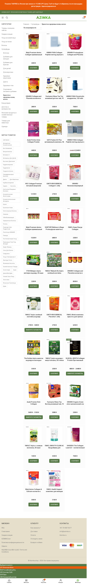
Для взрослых (8, 72)
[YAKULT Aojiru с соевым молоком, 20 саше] (33, 435)
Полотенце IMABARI (9, 232)
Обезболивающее (8, 217)
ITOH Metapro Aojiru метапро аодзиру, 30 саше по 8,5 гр (33, 273)
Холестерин (6, 270)
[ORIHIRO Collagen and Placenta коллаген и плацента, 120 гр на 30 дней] (33, 85)
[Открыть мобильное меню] (3, 17)
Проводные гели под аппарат (9, 243)
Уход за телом (7, 41)
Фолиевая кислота (9, 263)
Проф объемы (7, 247)
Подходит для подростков (7, 228)
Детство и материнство (6, 108)
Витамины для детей (9, 158)
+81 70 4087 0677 (66, 528)
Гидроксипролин (8, 164)
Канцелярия (6, 103)
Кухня (5, 204)
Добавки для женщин (7, 58)
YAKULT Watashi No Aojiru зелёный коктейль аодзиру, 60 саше (54, 273)
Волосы (4, 45)
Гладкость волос (8, 171)
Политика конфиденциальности (13, 542)
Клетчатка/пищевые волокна (9, 190)
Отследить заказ (36, 539)
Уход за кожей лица (9, 38)
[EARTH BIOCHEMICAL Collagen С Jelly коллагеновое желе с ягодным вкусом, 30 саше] (54, 173)
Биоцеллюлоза (7, 151)
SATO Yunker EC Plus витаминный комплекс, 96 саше (54, 142)
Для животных (14, 179)
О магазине (6, 531)
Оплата (33, 535)
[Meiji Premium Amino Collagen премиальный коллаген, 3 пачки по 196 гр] (33, 216)
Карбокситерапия (8, 183)
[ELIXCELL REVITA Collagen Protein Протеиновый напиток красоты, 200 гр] (75, 347)
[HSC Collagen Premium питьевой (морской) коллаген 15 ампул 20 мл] (33, 173)
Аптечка (6, 53)
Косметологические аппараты (9, 200)
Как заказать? (36, 528)
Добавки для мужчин (7, 63)
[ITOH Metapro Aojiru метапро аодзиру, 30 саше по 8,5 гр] (33, 260)
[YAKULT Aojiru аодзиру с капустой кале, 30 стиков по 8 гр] (54, 347)
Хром (14, 270)
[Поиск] (7, 17)
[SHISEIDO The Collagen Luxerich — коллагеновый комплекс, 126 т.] (75, 435)
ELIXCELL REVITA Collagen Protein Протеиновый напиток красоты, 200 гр (75, 360)
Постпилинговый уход (10, 239)
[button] (33, 68)
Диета (5, 82)
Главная (26, 24)
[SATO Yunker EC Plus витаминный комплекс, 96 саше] (54, 129)
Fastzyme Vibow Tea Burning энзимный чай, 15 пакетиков (54, 404)
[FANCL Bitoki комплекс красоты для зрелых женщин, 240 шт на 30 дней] (75, 304)
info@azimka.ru (65, 531)
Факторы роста (7, 260)
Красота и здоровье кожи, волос (9, 97)
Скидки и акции (7, 34)
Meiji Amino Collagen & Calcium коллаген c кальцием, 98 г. (33, 491)
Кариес (5, 186)
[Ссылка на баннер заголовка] (43, 5)
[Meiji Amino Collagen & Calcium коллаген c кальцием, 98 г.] (33, 478)
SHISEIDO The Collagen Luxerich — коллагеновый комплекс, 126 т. (75, 448)
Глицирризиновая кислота (8, 175)
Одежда (4, 126)
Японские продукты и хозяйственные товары (9, 115)
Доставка (34, 531)
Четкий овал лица (8, 276)
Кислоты (13, 186)
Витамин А (6, 155)
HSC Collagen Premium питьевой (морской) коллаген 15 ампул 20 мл (33, 186)
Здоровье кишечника (7, 77)
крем (4, 286)
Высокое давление (9, 161)
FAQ (3, 528)
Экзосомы (6, 279)
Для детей (7, 68)
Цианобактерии (7, 273)
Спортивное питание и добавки (9, 90)
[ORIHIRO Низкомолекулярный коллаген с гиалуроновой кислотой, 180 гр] (75, 173)
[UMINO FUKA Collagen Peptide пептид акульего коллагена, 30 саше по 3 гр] (54, 42)
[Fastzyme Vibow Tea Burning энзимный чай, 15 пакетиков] (54, 391)
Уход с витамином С (9, 257)
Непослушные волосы (10, 211)
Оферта (4, 546)
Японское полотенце (9, 283)
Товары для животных (6, 122)
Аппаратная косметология (7, 144)
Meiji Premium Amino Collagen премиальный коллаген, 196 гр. (33, 55)
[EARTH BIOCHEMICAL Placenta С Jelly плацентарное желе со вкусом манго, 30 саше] (54, 304)
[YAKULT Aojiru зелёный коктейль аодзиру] (33, 304)
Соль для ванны (8, 250)
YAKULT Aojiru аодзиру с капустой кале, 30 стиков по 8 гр (54, 360)
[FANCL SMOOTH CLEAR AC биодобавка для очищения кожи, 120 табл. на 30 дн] (54, 435)
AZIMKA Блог (6, 539)
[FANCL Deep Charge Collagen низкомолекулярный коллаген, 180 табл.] (75, 216)
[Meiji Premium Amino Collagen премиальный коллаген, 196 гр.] (33, 42)
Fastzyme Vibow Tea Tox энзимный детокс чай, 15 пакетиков (54, 98)
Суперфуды (6, 49)
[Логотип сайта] (43, 17)
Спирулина (6, 253)
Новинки (5, 214)
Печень (5, 224)
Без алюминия (7, 148)
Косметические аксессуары (8, 195)
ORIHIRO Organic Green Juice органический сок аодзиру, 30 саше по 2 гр (75, 404)
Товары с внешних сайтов (8, 29)
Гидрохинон (6, 168)
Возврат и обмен (36, 542)
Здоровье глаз (8, 85)
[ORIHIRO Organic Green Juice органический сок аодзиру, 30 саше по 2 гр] (75, 391)
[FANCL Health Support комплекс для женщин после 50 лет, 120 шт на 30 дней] (54, 478)
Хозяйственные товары (10, 266)
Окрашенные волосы (9, 220)
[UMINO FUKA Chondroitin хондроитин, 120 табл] (75, 85)
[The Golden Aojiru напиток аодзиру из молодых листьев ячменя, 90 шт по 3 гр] (33, 347)
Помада (5, 235)
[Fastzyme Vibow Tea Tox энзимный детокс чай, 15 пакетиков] (54, 85)
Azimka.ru (63, 535)
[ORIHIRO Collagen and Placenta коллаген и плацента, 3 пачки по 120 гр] (75, 260)
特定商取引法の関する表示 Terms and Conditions (14, 551)
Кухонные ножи (8, 207)
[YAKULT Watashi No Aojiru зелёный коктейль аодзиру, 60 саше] (54, 260)
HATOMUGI (6, 140)
